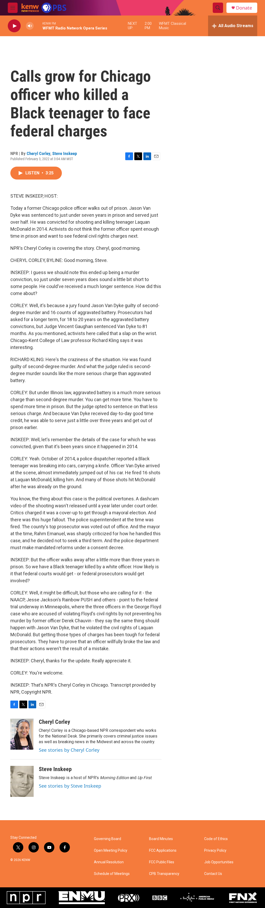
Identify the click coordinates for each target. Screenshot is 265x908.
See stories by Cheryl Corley (69, 750)
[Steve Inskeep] (22, 781)
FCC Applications (162, 850)
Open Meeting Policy (110, 850)
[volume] (29, 26)
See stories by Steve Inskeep (70, 786)
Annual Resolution (109, 862)
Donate (244, 8)
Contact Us (213, 874)
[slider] (38, 25)
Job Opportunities (218, 862)
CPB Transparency (164, 874)
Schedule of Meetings (112, 874)
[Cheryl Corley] (22, 734)
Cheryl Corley (38, 153)
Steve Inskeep (64, 153)
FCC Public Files (161, 862)
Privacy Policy (215, 850)
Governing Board (107, 839)
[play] (14, 26)
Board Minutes (161, 839)
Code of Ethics (216, 839)
